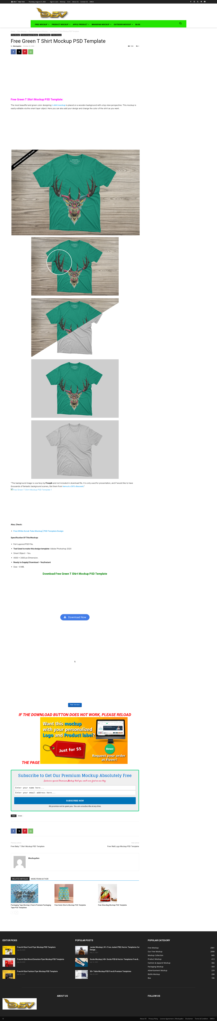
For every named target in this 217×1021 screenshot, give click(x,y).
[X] (197, 1)
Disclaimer (189, 1019)
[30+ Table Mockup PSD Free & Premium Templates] (81, 974)
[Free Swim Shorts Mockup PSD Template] (75, 893)
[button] (180, 23)
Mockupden (17, 46)
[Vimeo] (201, 1)
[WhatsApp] (30, 51)
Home (13, 31)
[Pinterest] (24, 51)
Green (20, 816)
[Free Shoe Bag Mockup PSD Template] (118, 893)
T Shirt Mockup (56, 35)
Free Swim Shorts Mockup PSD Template (70, 905)
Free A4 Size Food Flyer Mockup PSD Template (36, 947)
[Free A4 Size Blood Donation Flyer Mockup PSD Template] (9, 962)
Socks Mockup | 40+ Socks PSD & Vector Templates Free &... (115, 959)
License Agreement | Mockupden (171, 1019)
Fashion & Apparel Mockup (38, 31)
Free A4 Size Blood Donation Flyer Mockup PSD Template (40, 959)
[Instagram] (194, 1)
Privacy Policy (153, 1019)
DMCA (212, 1019)
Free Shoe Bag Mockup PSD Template (112, 905)
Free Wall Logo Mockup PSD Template (123, 846)
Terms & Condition (201, 1019)
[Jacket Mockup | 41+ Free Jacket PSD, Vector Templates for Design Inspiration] (81, 950)
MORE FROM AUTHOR (39, 879)
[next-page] (16, 912)
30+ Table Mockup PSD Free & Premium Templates (110, 971)
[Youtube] (204, 1)
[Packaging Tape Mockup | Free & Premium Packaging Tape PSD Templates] (31, 893)
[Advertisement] (124, 12)
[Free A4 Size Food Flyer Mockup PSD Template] (9, 950)
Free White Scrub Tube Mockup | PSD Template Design (38, 531)
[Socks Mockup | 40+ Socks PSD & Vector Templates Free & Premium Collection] (81, 962)
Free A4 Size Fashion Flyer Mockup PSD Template (37, 971)
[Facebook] (190, 1)
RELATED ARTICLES (20, 879)
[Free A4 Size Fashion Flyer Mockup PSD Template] (9, 974)
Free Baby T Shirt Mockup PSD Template (27, 846)
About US (143, 1019)
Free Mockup (21, 31)
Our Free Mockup (44, 35)
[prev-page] (12, 912)
